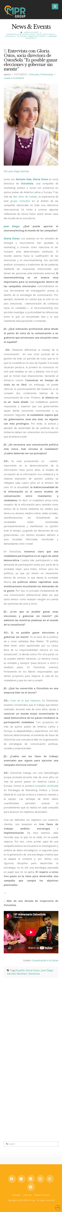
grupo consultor (20, 201)
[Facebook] (12, 1179)
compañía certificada (46, 785)
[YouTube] (40, 1179)
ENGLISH (28, 1195)
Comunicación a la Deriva (44, 960)
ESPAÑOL (16, 1195)
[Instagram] (50, 1179)
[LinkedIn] (31, 1179)
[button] (55, 6)
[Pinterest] (31, 1187)
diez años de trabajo (25, 196)
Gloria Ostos (33, 970)
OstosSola (34, 973)
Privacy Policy (42, 1195)
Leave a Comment (14, 78)
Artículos (34, 74)
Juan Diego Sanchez (19, 171)
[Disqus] (31, 1015)
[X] (21, 1179)
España (20, 970)
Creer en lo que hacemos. (25, 700)
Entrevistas (46, 74)
